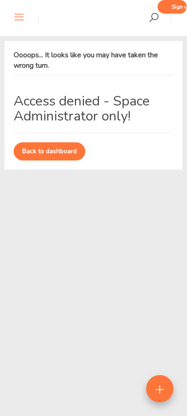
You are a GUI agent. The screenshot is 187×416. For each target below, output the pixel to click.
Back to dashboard (49, 151)
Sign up (179, 6)
